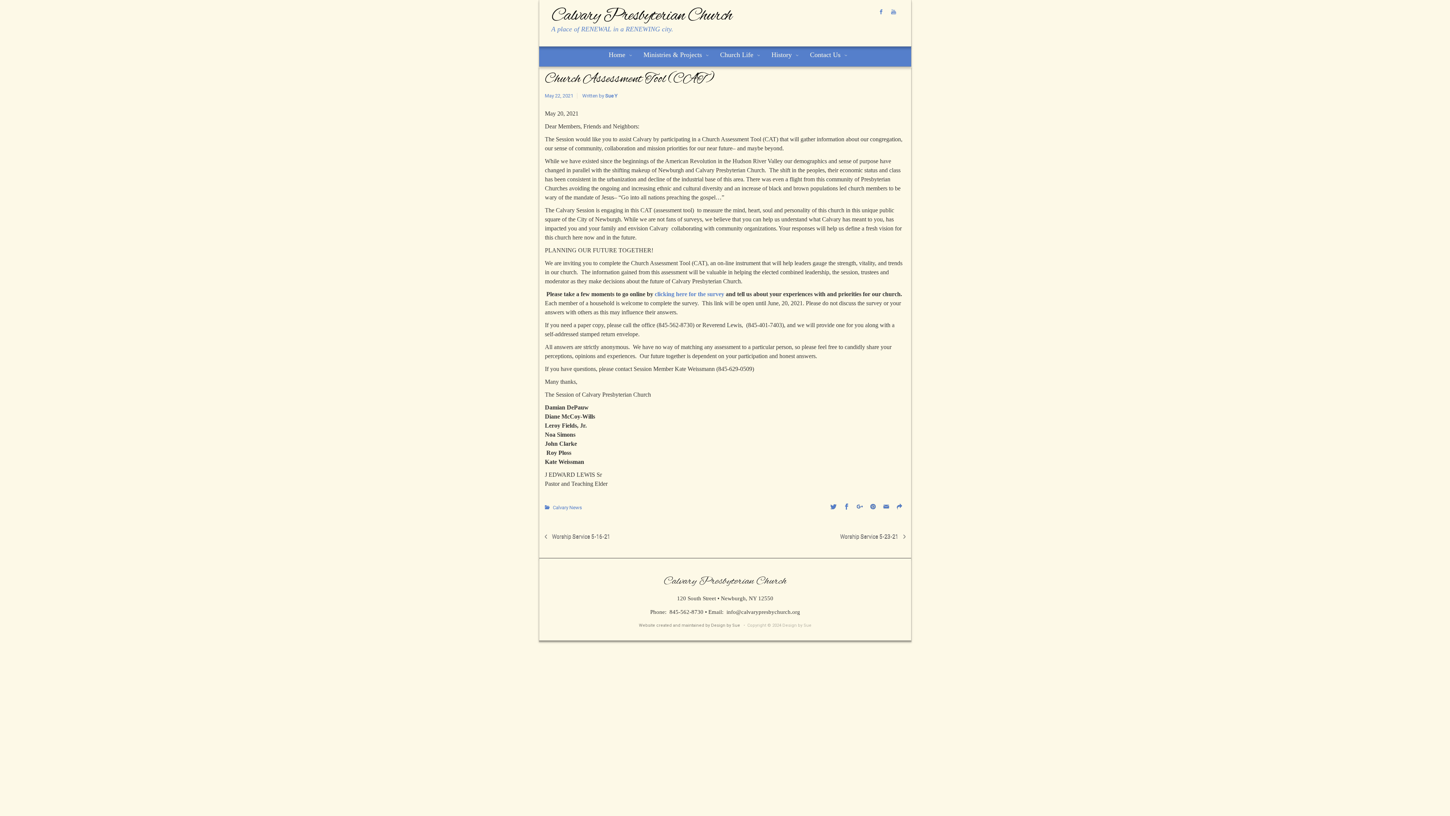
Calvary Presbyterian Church (642, 16)
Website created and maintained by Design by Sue (689, 625)
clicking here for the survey (689, 294)
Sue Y (611, 96)
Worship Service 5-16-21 (581, 536)
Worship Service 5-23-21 (869, 536)
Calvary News (567, 507)
